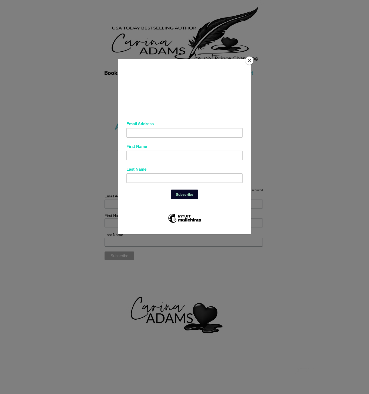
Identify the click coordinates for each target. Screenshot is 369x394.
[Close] (249, 61)
